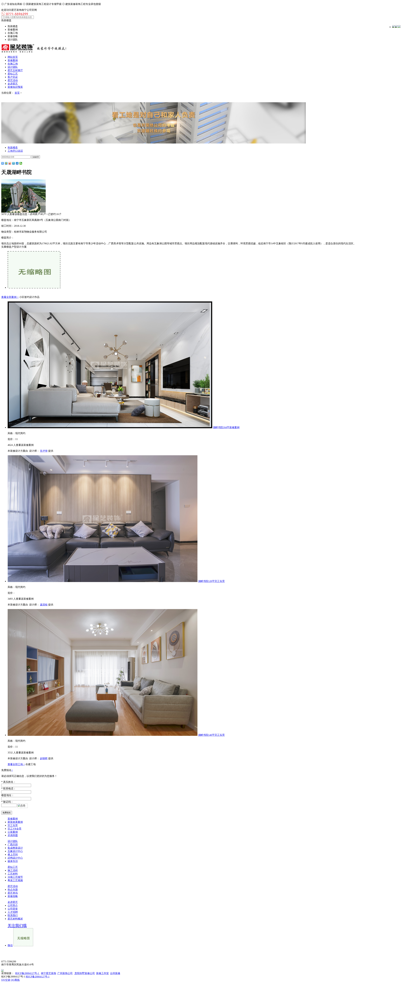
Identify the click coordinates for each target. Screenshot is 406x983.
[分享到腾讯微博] (13, 163)
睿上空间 (13, 854)
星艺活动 (13, 80)
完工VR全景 (14, 828)
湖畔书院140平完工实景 (211, 735)
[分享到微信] (21, 163)
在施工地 (13, 63)
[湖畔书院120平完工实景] (102, 581)
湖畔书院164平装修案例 (226, 427)
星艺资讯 (13, 893)
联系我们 (13, 915)
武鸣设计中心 (15, 857)
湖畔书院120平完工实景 (211, 581)
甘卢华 (44, 450)
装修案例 (13, 60)
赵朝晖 (44, 758)
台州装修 (115, 973)
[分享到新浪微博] (10, 163)
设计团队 (13, 67)
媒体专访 (13, 861)
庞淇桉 (44, 604)
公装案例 (13, 832)
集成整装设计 (15, 847)
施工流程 (13, 870)
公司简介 (13, 905)
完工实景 (13, 825)
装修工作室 (102, 973)
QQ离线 (15, 980)
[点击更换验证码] (22, 806)
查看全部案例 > (10, 297)
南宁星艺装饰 (48, 973)
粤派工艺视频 (15, 880)
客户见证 (13, 77)
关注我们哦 (17, 926)
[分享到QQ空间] (6, 163)
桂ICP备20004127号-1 (27, 973)
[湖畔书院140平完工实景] (102, 735)
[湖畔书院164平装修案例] (110, 427)
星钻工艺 (13, 73)
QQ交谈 (5, 980)
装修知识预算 (15, 87)
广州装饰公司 (65, 973)
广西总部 (13, 844)
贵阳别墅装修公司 (84, 973)
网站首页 (13, 57)
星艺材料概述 (15, 918)
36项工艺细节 (15, 877)
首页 (17, 92)
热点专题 (13, 889)
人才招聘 (13, 912)
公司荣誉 (13, 908)
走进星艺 (13, 83)
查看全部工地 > (16, 764)
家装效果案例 (15, 822)
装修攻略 (13, 896)
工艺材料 (13, 873)
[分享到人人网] (17, 163)
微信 (10, 945)
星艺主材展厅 (15, 70)
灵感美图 (13, 835)
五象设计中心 (15, 851)
